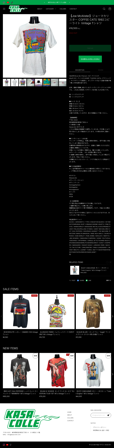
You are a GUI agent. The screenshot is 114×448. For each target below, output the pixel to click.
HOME (69, 412)
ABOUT (39, 9)
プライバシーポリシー (99, 427)
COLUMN (63, 9)
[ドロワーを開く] (4, 8)
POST (73, 280)
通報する (108, 280)
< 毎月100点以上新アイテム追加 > (57, 2)
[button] (110, 262)
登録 (108, 415)
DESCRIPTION (79, 70)
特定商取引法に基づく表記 (101, 430)
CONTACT (73, 9)
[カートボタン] (109, 8)
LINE (89, 280)
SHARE (82, 280)
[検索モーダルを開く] (104, 8)
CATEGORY (50, 9)
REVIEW (100, 70)
